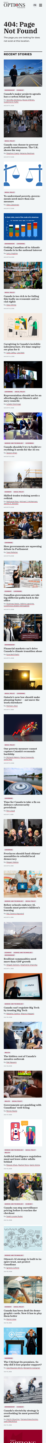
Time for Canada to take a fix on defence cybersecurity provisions (22, 804)
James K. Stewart (11, 504)
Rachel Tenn (23, 1165)
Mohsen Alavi (12, 706)
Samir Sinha (35, 1165)
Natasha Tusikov (13, 1014)
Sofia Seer (8, 759)
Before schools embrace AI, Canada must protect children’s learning (22, 907)
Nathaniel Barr (12, 502)
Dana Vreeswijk (27, 757)
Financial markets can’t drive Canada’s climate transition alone (23, 650)
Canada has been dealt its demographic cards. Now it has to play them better (23, 1313)
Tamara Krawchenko (29, 1419)
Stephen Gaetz (12, 153)
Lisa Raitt (20, 353)
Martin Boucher (13, 1419)
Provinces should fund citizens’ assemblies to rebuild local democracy (22, 856)
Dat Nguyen (11, 1062)
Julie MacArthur (10, 1421)
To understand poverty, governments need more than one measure (22, 198)
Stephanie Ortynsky (28, 965)
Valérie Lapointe (27, 604)
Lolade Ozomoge (13, 404)
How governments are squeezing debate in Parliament (23, 548)
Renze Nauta (11, 1111)
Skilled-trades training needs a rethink (22, 497)
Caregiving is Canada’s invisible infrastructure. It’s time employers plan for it (22, 346)
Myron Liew (11, 1319)
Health (7, 1052)
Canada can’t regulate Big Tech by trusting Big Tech (21, 1009)
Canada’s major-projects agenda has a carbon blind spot (22, 95)
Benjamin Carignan (31, 1368)
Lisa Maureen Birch (14, 1368)
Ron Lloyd (10, 811)
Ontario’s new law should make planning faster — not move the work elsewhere (22, 700)
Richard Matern (13, 757)
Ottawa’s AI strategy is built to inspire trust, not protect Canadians (23, 1261)
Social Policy (10, 141)
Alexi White (11, 305)
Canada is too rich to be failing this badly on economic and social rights (22, 299)
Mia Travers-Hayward (15, 914)
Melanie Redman (27, 153)
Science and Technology (14, 443)
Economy (20, 90)
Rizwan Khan (11, 1165)
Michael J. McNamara (28, 502)
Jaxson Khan (11, 453)
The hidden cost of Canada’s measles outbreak (20, 1058)
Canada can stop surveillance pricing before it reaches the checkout (21, 1210)
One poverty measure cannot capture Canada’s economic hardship (20, 751)
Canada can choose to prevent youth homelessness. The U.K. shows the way (21, 147)
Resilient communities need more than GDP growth (20, 960)
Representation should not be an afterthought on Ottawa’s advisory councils (22, 398)
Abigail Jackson (13, 965)
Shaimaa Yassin (12, 604)
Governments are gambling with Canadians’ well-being (22, 1106)
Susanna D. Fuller (11, 102)
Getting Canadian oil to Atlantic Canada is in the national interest (23, 249)
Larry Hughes (12, 253)
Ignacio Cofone (12, 1268)
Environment (10, 90)
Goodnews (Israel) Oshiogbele (16, 606)
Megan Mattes (12, 862)
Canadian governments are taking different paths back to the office (22, 597)
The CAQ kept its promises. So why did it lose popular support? (23, 1363)
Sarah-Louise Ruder (14, 1216)
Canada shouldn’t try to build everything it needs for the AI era (23, 448)
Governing (21, 243)
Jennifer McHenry (14, 100)
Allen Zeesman (12, 205)
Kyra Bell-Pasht (12, 654)
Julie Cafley (11, 353)
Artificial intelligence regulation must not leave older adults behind (22, 1159)
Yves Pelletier (12, 552)
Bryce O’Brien (28, 100)
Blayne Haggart (27, 1014)
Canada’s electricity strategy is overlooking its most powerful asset (21, 1413)
